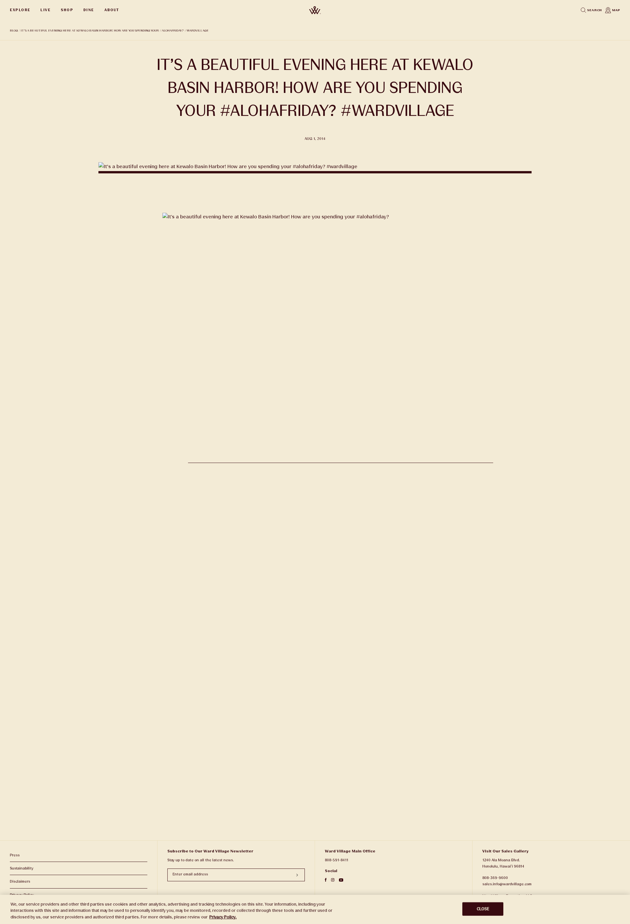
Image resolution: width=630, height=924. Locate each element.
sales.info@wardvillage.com (507, 884)
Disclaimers (20, 881)
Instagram (332, 880)
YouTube (341, 880)
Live (45, 10)
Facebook (325, 880)
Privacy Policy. (223, 917)
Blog (14, 30)
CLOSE (483, 908)
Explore (20, 10)
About (111, 10)
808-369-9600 (495, 878)
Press (15, 855)
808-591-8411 (336, 860)
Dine (88, 10)
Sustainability (21, 868)
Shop (67, 10)
